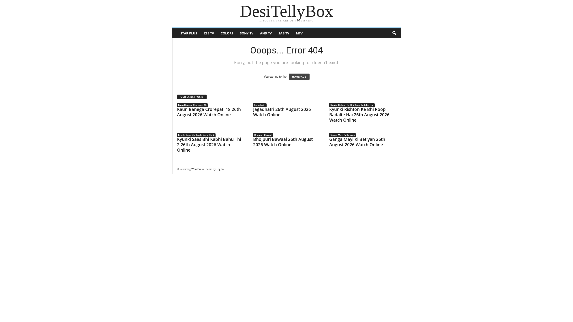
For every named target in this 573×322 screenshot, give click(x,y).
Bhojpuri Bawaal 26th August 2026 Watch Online (283, 142)
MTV (299, 33)
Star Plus (188, 33)
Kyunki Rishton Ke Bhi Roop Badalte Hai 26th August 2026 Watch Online (359, 114)
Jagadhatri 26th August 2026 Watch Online (282, 112)
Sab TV (283, 33)
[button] (394, 33)
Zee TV (209, 33)
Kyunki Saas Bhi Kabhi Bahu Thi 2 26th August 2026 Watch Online (209, 144)
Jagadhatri (259, 104)
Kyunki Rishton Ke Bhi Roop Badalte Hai (352, 104)
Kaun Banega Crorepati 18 (192, 104)
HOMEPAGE (299, 76)
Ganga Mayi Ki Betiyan (342, 134)
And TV (266, 33)
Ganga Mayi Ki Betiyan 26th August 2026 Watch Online (357, 142)
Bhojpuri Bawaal (263, 134)
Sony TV (246, 33)
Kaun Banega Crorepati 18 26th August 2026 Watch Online (209, 112)
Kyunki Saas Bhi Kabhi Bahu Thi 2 (196, 134)
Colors (227, 33)
